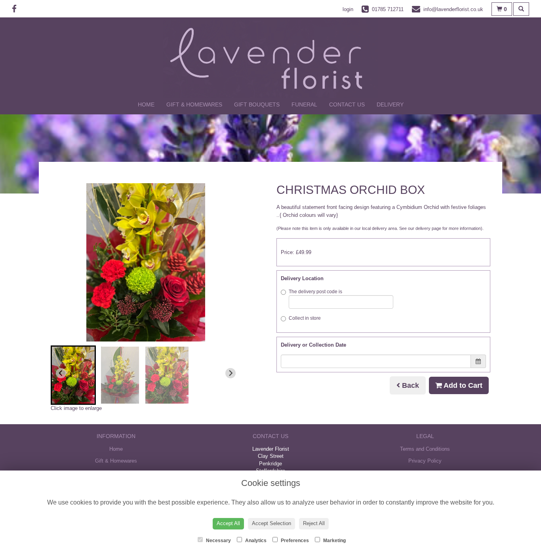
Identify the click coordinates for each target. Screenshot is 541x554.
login (348, 9)
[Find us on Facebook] (16, 8)
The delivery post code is (315, 291)
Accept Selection (271, 523)
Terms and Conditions (425, 449)
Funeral (304, 104)
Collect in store (305, 318)
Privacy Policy (425, 461)
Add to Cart (462, 385)
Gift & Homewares (194, 104)
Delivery (390, 104)
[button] (73, 375)
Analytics (255, 540)
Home (146, 104)
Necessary (218, 540)
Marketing (334, 540)
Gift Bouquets (257, 104)
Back (409, 385)
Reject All (314, 523)
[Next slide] (230, 373)
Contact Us (347, 104)
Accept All (228, 523)
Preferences (294, 540)
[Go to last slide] (61, 373)
